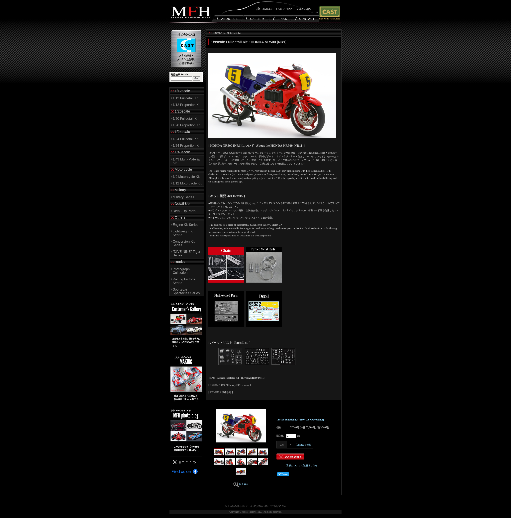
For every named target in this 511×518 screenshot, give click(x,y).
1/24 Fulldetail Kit (185, 139)
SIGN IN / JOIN (284, 8)
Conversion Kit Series (184, 243)
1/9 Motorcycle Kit (186, 177)
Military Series (183, 197)
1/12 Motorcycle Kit (187, 183)
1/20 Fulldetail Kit (185, 119)
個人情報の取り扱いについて (240, 506)
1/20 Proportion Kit (186, 125)
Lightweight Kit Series (183, 233)
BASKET (267, 8)
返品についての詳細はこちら (301, 465)
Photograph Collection (181, 271)
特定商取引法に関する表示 (271, 506)
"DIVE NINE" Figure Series (187, 253)
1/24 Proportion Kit (186, 145)
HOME (217, 33)
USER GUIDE (304, 8)
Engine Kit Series (185, 225)
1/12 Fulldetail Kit (185, 98)
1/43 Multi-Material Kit (186, 161)
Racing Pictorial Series (184, 281)
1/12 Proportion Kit (186, 105)
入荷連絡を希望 (303, 444)
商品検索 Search (179, 74)
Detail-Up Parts (184, 211)
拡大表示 (244, 484)
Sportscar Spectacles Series (186, 291)
